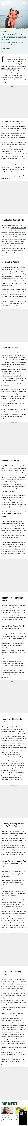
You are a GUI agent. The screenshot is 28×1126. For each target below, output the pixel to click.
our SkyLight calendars (19, 248)
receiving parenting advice (14, 59)
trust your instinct (8, 982)
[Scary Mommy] (6, 3)
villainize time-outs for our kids (16, 369)
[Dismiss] (26, 1113)
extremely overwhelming (8, 68)
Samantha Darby (6, 48)
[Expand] (21, 1113)
